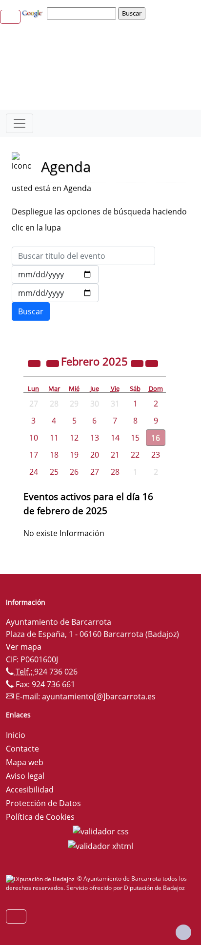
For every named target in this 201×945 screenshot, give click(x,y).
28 (115, 471)
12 (74, 437)
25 (54, 471)
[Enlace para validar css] (101, 830)
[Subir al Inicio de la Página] (183, 932)
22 (135, 454)
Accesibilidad (30, 789)
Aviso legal (25, 776)
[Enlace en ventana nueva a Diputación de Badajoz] (41, 878)
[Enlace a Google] (33, 12)
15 (135, 437)
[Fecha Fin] (55, 293)
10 (33, 437)
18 (54, 454)
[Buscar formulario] (31, 311)
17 (33, 454)
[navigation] (82, 13)
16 (155, 437)
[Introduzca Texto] (83, 256)
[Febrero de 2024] (35, 362)
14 (115, 437)
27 (94, 471)
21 (115, 454)
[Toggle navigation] (19, 123)
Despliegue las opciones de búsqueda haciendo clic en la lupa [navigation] (99, 219)
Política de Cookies (40, 816)
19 (74, 454)
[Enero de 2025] (53, 362)
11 (54, 437)
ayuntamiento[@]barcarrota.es (99, 696)
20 (94, 454)
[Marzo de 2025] (151, 362)
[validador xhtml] (100, 845)
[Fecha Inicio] (55, 274)
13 (94, 437)
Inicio (15, 735)
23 (155, 454)
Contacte (22, 748)
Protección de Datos (43, 803)
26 (74, 471)
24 (33, 471)
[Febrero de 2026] (138, 362)
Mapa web (24, 762)
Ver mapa (23, 646)
